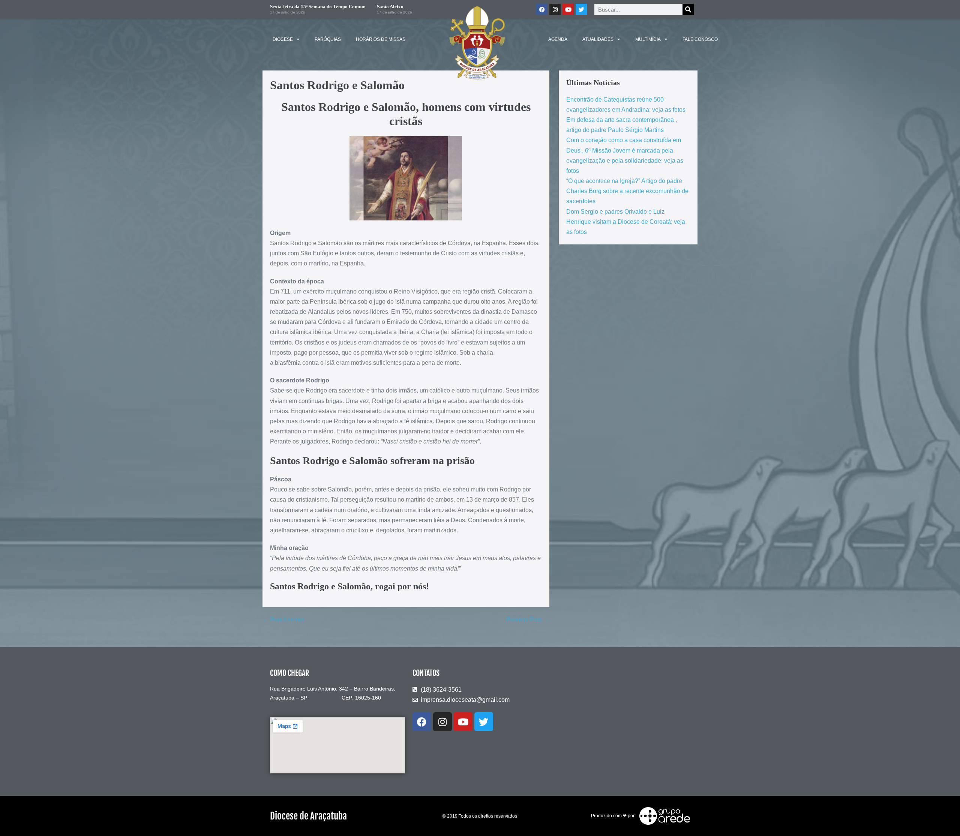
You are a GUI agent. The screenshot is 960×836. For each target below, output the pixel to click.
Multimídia (648, 39)
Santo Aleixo (390, 6)
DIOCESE (283, 39)
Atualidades (598, 39)
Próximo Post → (527, 619)
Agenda (557, 39)
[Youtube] (568, 9)
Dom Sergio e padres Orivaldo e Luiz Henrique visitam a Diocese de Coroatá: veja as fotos (625, 221)
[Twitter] (581, 9)
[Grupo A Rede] (663, 815)
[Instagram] (555, 9)
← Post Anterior (283, 619)
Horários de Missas (380, 39)
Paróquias (328, 39)
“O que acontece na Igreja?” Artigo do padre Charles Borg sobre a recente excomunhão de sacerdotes (627, 191)
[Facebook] (542, 9)
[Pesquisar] (688, 9)
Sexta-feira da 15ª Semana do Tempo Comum (318, 6)
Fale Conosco (700, 39)
